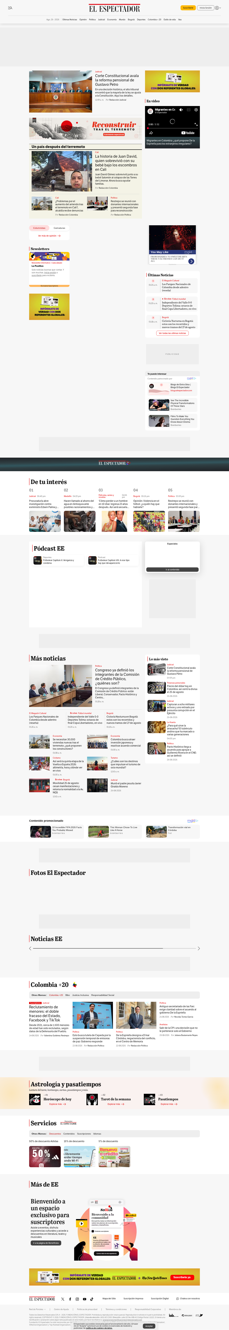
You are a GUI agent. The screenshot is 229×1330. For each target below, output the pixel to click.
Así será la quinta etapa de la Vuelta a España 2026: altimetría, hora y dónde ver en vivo (68, 766)
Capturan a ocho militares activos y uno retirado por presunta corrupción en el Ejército (181, 709)
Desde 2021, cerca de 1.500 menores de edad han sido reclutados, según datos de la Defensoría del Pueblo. (49, 1028)
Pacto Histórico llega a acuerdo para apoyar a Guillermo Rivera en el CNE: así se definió (182, 751)
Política (114, 198)
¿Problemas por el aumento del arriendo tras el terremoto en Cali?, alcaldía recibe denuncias (69, 206)
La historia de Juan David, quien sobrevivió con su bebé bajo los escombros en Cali (116, 163)
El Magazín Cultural (170, 280)
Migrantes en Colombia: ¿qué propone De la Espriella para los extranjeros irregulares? (171, 142)
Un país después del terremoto (58, 146)
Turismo (114, 758)
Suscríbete (188, 8)
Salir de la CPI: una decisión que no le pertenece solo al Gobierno (179, 1029)
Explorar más (55, 1104)
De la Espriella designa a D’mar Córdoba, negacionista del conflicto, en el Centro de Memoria (135, 1038)
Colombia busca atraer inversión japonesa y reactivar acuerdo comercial (126, 742)
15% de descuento (74, 1141)
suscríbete (37, 275)
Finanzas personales (176, 683)
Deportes (47, 557)
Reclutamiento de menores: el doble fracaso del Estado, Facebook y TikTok (45, 1014)
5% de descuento (108, 1141)
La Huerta (171, 722)
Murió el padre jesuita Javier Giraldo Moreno (126, 785)
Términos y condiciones (116, 1309)
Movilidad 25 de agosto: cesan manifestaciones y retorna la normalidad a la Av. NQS (68, 788)
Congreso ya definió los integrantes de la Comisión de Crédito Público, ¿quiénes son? (117, 677)
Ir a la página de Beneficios (46, 1243)
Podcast (101, 557)
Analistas (163, 1024)
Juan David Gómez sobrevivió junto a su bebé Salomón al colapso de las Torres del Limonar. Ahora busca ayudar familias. (116, 179)
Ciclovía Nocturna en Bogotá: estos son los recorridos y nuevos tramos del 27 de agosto (178, 324)
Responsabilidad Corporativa (148, 1309)
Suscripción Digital (160, 1298)
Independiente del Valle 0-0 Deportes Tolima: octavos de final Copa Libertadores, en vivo (179, 305)
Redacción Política (96, 1046)
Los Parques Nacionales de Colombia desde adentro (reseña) (176, 287)
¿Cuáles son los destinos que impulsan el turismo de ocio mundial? (125, 764)
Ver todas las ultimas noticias (172, 333)
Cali (97, 152)
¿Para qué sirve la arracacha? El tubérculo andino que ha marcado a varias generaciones (180, 730)
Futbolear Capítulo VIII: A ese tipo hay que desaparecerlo (113, 561)
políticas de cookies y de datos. (99, 1328)
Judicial (98, 71)
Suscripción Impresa (133, 1298)
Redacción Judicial (117, 100)
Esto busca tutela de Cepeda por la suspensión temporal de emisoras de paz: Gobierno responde (92, 1038)
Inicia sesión (50, 272)
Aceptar (149, 1326)
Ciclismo (57, 758)
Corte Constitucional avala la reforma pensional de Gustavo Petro (117, 80)
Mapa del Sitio (109, 1298)
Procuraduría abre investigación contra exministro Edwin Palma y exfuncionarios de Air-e (43, 504)
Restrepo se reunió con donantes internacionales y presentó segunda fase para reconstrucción (124, 206)
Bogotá (165, 317)
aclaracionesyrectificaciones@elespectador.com (122, 1320)
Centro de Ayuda (61, 1309)
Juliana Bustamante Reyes (186, 1035)
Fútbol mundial (179, 299)
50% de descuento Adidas (43, 1141)
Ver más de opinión (47, 236)
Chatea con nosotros (190, 1298)
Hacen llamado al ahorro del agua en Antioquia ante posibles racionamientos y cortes (79, 504)
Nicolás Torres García (183, 1017)
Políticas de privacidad (87, 1309)
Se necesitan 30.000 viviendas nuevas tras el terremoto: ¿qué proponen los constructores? (67, 744)
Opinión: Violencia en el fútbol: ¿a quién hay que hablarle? (146, 504)
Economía (57, 736)
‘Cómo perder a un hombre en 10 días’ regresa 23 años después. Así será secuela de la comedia (113, 504)
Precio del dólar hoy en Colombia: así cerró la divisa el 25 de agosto (182, 689)
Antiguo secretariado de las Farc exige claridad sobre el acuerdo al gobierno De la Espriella (178, 1009)
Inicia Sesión (206, 8)
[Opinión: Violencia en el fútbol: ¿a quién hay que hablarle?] (149, 521)
